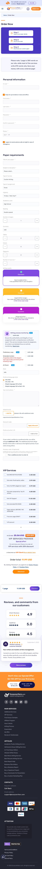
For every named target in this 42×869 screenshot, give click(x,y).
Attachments (7, 409)
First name (6, 98)
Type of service (7, 176)
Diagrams (6, 251)
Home (5, 15)
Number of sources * (9, 260)
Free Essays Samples (11, 717)
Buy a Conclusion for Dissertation (14, 773)
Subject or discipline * (9, 168)
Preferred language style (10, 377)
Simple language (13, 384)
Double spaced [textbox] (8, 212)
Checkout (21, 571)
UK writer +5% (9, 381)
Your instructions (8, 390)
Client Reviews (14, 613)
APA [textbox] (5, 372)
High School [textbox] (7, 204)
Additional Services (10, 712)
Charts (5, 243)
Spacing (5, 209)
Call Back (8, 788)
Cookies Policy (24, 567)
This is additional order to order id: (18, 455)
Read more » (21, 4)
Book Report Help (9, 761)
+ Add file (8, 413)
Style (4, 369)
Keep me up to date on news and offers (17, 94)
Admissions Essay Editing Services (15, 747)
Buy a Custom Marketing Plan (13, 776)
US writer (8, 379)
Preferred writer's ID (9, 430)
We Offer (7, 732)
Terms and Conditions (10, 850)
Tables (5, 234)
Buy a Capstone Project (11, 770)
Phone (5, 131)
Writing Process (9, 726)
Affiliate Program (9, 720)
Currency (6, 226)
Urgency (5, 192)
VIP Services (8, 715)
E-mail (5, 84)
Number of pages (8, 217)
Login (28, 8)
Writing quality (7, 268)
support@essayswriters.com (14, 794)
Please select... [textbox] (8, 171)
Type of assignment (9, 184)
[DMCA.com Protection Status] (12, 845)
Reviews (12, 632)
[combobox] (5, 135)
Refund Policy (8, 858)
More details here (29, 552)
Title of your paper (8, 159)
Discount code (7, 422)
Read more (16, 346)
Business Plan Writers (11, 764)
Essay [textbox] (6, 187)
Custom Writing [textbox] (8, 179)
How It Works (8, 723)
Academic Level (7, 200)
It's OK (32, 3)
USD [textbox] (5, 230)
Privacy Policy (8, 852)
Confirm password (8, 123)
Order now (36, 8)
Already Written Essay (11, 753)
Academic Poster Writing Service (14, 744)
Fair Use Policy (8, 855)
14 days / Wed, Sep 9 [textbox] (10, 196)
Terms (31, 565)
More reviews (21, 665)
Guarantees (8, 729)
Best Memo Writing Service (12, 756)
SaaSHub (12, 623)
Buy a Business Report (11, 767)
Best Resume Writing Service (13, 758)
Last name (6, 106)
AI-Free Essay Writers (11, 750)
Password (6, 115)
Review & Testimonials (11, 735)
